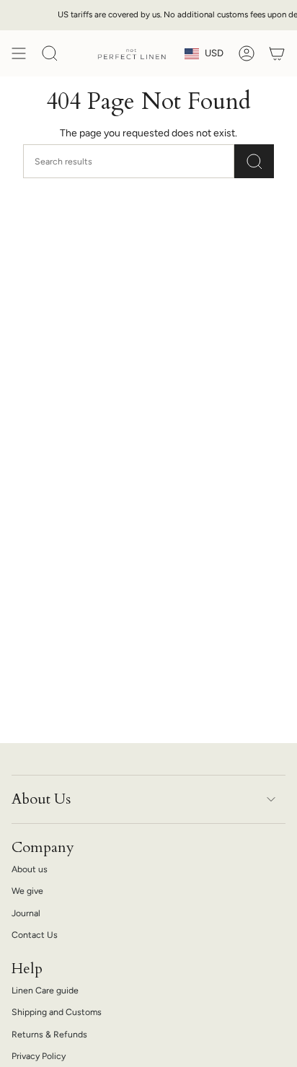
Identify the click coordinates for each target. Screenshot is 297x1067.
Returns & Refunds (49, 1034)
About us (30, 869)
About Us (41, 799)
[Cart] (277, 53)
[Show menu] (18, 53)
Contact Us (35, 934)
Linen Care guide (45, 990)
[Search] (254, 161)
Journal (26, 913)
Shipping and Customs (57, 1011)
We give (27, 890)
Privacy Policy (39, 1055)
